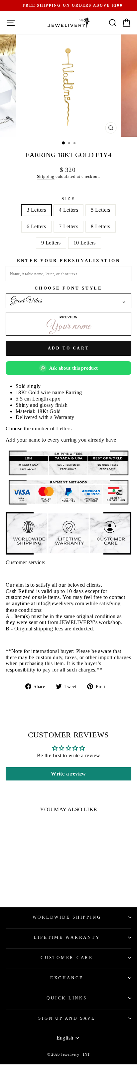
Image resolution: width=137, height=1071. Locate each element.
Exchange (66, 978)
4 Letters (68, 210)
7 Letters (68, 226)
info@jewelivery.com (60, 603)
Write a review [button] (68, 773)
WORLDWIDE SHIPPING (67, 917)
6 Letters (36, 226)
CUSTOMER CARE (67, 957)
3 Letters (36, 210)
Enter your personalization (68, 260)
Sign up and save (66, 1018)
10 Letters (84, 242)
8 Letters (100, 226)
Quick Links (67, 998)
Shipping (46, 176)
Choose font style (68, 288)
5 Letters (100, 210)
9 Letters (51, 242)
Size (68, 198)
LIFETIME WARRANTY (67, 937)
